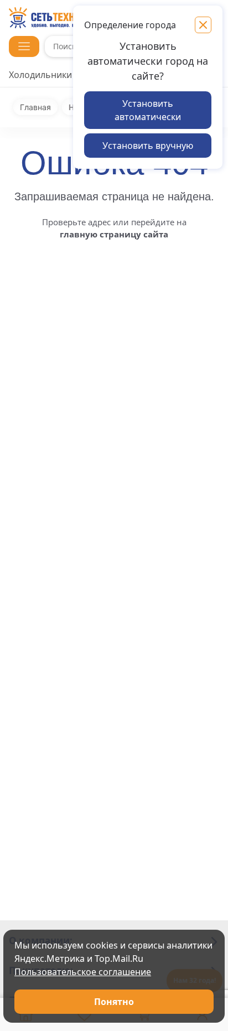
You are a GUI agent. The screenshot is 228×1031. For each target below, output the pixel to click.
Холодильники (40, 75)
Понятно (114, 1002)
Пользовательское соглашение (82, 972)
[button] (24, 46)
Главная (35, 107)
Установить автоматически (148, 110)
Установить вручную (147, 145)
